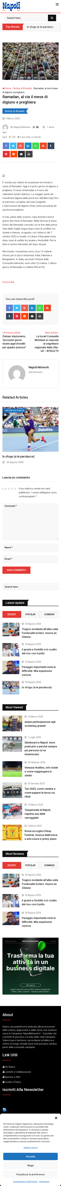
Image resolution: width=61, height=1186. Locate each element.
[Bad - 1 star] (2, 489)
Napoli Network (39, 367)
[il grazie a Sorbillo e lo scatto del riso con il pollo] (10, 650)
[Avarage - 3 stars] (9, 489)
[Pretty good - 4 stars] (12, 489)
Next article (51, 332)
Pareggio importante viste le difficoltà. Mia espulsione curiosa (39, 671)
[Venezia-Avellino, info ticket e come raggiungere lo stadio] (12, 769)
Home (8, 88)
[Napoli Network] (37, 127)
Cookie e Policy (12, 1082)
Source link (8, 282)
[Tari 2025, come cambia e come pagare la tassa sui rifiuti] (12, 790)
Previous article (12, 332)
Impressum (44, 1181)
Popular (30, 614)
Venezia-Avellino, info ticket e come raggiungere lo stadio (41, 771)
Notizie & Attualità (22, 88)
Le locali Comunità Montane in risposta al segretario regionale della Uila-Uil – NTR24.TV (47, 344)
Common (49, 614)
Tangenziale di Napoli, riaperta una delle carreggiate (38, 813)
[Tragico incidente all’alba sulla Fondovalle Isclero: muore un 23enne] (10, 629)
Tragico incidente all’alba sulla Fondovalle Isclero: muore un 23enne (40, 633)
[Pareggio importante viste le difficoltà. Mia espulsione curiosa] (10, 667)
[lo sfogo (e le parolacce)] (10, 687)
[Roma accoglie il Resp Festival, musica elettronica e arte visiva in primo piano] (12, 832)
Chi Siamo (9, 1066)
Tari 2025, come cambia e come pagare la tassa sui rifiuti (40, 792)
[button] (56, 1117)
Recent (11, 614)
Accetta (30, 1156)
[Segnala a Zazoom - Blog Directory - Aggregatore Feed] (4, 1109)
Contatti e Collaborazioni (17, 1071)
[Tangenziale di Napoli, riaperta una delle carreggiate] (12, 811)
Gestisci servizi (31, 1147)
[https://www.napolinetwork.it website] (33, 127)
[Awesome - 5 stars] (15, 489)
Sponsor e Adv (12, 1076)
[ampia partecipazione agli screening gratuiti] (12, 723)
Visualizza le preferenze (30, 1174)
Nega (30, 1165)
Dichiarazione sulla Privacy (25, 1181)
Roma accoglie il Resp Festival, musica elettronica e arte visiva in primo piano (41, 835)
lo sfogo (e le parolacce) (41, 26)
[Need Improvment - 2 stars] (5, 489)
